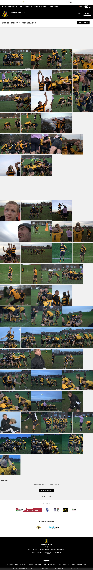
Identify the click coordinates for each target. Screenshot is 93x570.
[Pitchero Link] (88, 7)
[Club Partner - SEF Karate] (24, 2)
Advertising (23, 564)
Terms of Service (52, 564)
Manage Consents (81, 564)
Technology (38, 564)
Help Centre (10, 564)
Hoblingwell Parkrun (26, 6)
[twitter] (5, 7)
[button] (12, 16)
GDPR (44, 564)
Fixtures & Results (12, 6)
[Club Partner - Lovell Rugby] (69, 2)
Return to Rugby (54, 6)
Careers (31, 564)
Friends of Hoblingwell (40, 6)
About (16, 564)
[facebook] (2, 7)
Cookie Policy (71, 564)
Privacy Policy (62, 564)
